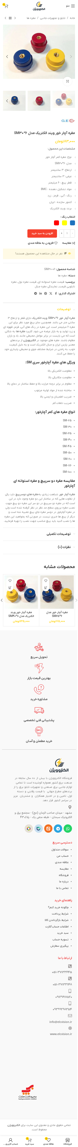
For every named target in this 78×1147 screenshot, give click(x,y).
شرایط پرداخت (60, 914)
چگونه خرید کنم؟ (58, 907)
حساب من (63, 856)
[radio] (72, 222)
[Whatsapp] (68, 828)
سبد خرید (63, 933)
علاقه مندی (62, 862)
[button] (71, 57)
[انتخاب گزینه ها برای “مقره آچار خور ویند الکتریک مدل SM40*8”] (9, 587)
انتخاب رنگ (68, 217)
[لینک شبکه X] (50, 294)
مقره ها (31, 18)
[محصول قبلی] (15, 18)
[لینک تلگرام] (35, 294)
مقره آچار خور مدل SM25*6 (57, 614)
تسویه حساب (60, 940)
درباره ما (64, 882)
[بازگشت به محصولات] (10, 18)
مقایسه (64, 869)
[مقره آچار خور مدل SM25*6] (57, 592)
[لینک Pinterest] (45, 294)
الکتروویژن (29, 340)
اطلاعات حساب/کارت (57, 927)
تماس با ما (62, 888)
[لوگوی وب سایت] (39, 6)
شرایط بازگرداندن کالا (57, 920)
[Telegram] (58, 828)
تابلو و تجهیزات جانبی (52, 18)
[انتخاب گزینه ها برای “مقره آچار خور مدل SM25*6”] (45, 587)
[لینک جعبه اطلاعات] (39, 650)
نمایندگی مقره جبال (46, 286)
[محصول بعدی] (5, 18)
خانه (72, 18)
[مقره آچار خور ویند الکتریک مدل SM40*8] (21, 592)
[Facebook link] (55, 294)
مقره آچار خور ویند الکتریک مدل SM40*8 (21, 614)
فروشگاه (64, 875)
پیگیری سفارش (59, 946)
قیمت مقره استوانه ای (51, 282)
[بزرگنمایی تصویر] (67, 81)
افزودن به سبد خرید (42, 233)
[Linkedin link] (40, 294)
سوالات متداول (60, 850)
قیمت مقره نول (27, 282)
